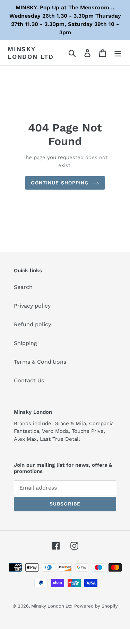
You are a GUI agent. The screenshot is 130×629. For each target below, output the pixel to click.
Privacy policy (32, 305)
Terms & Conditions (40, 361)
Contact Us (29, 380)
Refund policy (32, 324)
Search (23, 287)
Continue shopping (59, 182)
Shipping (25, 343)
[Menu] (117, 53)
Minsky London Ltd (31, 52)
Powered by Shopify (96, 606)
